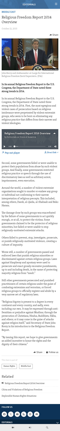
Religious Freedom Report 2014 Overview (27, 133)
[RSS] (23, 414)
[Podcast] (30, 414)
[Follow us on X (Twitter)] (10, 414)
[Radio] (30, 427)
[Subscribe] (36, 414)
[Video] (13, 427)
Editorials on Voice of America (21, 137)
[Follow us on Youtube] (17, 414)
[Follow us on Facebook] (4, 414)
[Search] (47, 427)
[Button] (54, 35)
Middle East (9, 12)
